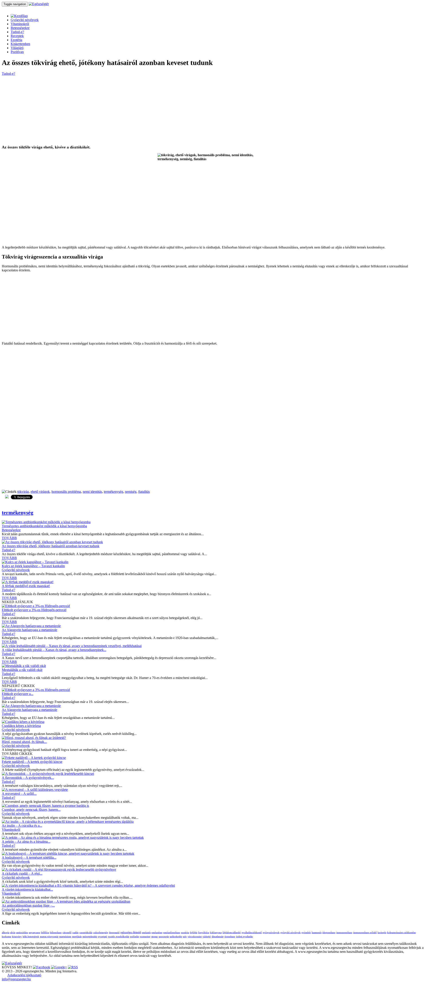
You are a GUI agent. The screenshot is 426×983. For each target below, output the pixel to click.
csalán (75, 932)
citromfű (67, 932)
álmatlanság (218, 936)
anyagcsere (34, 932)
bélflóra (45, 932)
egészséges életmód (130, 932)
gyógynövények (271, 932)
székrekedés (176, 936)
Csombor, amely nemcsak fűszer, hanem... (31, 809)
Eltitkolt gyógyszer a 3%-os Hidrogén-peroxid (34, 610)
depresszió (114, 932)
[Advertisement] (135, 110)
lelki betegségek (31, 936)
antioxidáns (22, 932)
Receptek (17, 36)
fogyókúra (203, 932)
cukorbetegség (100, 932)
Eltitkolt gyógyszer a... (17, 694)
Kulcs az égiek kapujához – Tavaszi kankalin (33, 566)
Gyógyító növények (25, 20)
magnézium (65, 936)
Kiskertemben (20, 44)
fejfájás (193, 932)
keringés (382, 932)
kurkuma (6, 936)
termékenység (113, 491)
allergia (5, 932)
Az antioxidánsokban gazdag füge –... (28, 905)
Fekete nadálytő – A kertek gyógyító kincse (32, 762)
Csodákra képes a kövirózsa (21, 726)
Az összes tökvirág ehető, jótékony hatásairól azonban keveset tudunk (50, 546)
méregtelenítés (90, 936)
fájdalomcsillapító (232, 932)
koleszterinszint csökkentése (401, 932)
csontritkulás (85, 932)
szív (185, 936)
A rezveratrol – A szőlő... (19, 793)
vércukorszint (195, 936)
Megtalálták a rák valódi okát (22, 670)
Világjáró (17, 48)
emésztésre (157, 932)
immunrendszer (344, 932)
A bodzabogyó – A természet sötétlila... (29, 857)
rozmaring (145, 936)
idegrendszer (328, 932)
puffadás (134, 936)
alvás (12, 932)
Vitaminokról (20, 24)
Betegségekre (20, 28)
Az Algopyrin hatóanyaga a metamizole (29, 630)
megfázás (77, 936)
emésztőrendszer (171, 932)
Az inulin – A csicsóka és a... (22, 825)
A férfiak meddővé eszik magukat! (26, 586)
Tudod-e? (17, 32)
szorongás (164, 936)
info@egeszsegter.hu (16, 979)
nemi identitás (92, 491)
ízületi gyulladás (244, 936)
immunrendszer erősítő (365, 932)
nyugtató (102, 936)
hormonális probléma (66, 491)
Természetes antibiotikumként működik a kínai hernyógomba (44, 526)
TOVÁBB (9, 538)
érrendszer (230, 936)
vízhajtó (207, 936)
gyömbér (306, 932)
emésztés (146, 932)
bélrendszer (56, 932)
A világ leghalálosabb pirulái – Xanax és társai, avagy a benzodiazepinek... (54, 650)
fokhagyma (216, 932)
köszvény (17, 936)
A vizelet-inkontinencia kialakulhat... (27, 889)
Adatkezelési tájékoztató (24, 975)
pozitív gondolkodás (118, 936)
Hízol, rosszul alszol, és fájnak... (24, 742)
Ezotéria (16, 40)
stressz (154, 936)
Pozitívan (17, 52)
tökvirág (23, 491)
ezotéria (185, 932)
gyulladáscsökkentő (252, 932)
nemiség (130, 491)
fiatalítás (144, 491)
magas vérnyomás (49, 936)
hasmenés (316, 932)
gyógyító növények (290, 932)
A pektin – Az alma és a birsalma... (26, 841)
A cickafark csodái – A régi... (22, 873)
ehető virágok (40, 491)
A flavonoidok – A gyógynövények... (28, 778)
